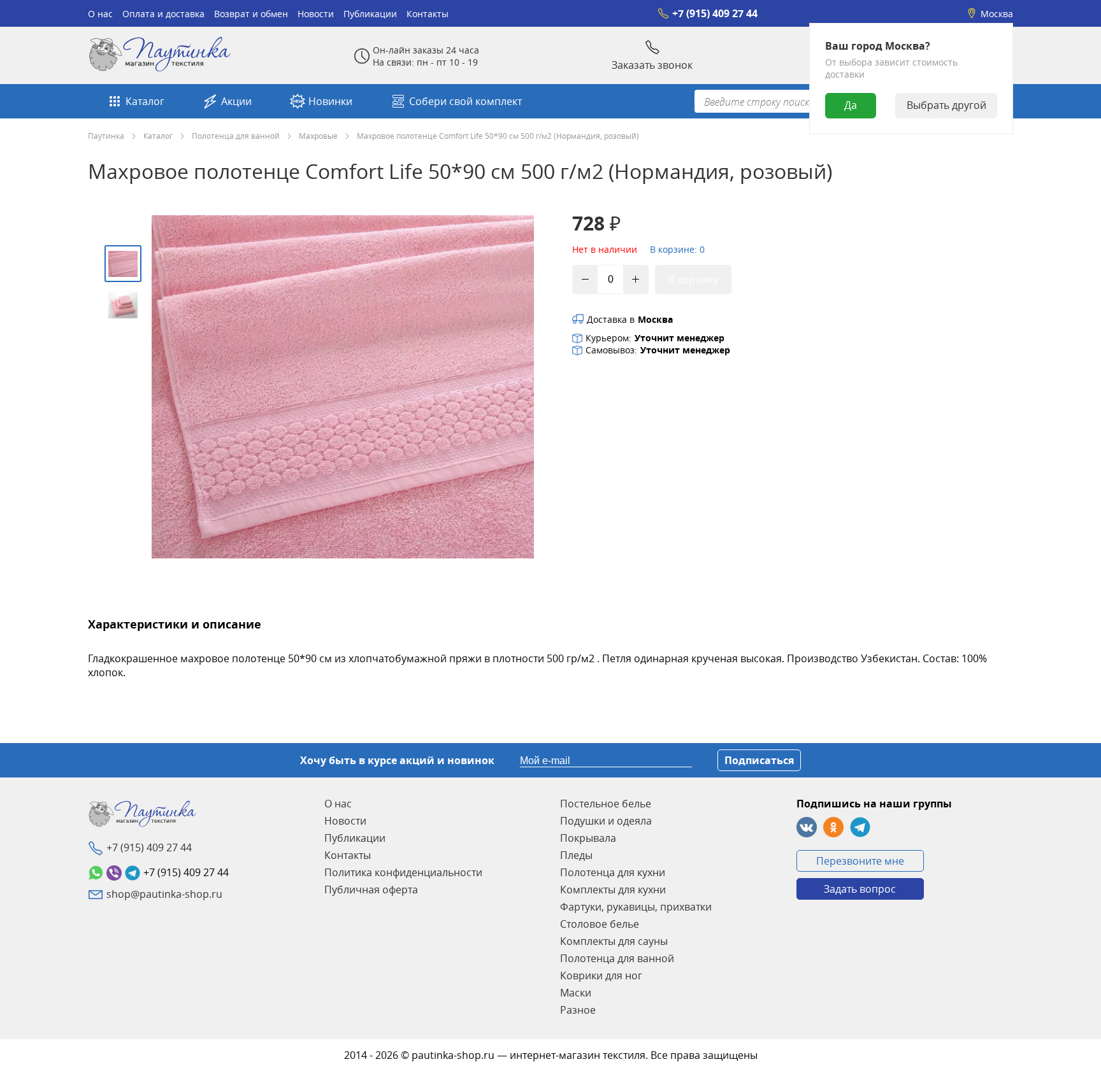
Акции (236, 101)
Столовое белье (599, 924)
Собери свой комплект (465, 101)
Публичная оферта (371, 890)
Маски (575, 993)
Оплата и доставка (163, 14)
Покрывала (588, 838)
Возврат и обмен (251, 14)
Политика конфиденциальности (403, 872)
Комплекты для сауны (614, 941)
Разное (578, 1010)
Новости (316, 14)
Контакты (428, 14)
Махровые (318, 136)
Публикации (370, 14)
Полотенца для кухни (612, 872)
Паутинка (106, 136)
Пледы (576, 855)
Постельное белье (605, 804)
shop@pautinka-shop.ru (164, 894)
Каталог (145, 101)
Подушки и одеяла (606, 821)
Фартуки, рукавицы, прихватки (636, 907)
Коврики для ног (601, 975)
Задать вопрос (860, 889)
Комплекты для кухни (613, 890)
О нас (100, 14)
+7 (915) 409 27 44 (715, 13)
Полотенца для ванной (236, 136)
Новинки (330, 101)
